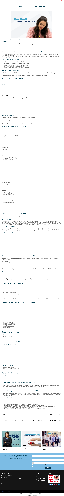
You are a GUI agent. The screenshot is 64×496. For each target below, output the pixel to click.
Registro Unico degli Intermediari (25, 86)
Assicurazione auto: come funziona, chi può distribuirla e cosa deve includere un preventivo (31, 448)
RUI (14, 55)
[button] (32, 452)
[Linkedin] (59, 484)
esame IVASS (5, 414)
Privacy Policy (45, 464)
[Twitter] (52, 484)
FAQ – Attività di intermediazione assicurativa (40, 477)
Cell (32, 461)
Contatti (20, 476)
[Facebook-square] (50, 484)
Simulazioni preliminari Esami (7, 279)
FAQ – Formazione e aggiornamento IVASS (41, 479)
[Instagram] (54, 484)
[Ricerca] (60, 1)
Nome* (33, 454)
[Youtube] (56, 484)
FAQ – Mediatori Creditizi (39, 481)
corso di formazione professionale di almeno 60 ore (16, 106)
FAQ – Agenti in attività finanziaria (40, 480)
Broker (7, 95)
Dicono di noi (21, 478)
